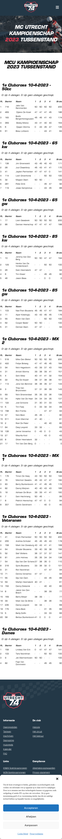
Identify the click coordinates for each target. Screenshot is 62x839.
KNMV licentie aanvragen (15, 768)
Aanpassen (31, 825)
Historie (36, 727)
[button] (57, 778)
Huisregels (8, 745)
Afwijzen (31, 816)
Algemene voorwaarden (44, 768)
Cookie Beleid (22, 834)
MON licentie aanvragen (14, 772)
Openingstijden (10, 727)
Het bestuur (38, 736)
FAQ (5, 753)
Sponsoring (8, 740)
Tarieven (7, 731)
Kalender (7, 749)
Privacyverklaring (36, 834)
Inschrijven (8, 736)
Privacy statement (41, 772)
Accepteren (31, 807)
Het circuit (37, 731)
